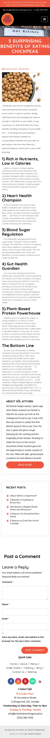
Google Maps (26, 693)
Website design (16, 734)
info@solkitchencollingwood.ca (18, 10)
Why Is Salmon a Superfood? (23, 495)
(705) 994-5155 (41, 10)
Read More (25, 464)
